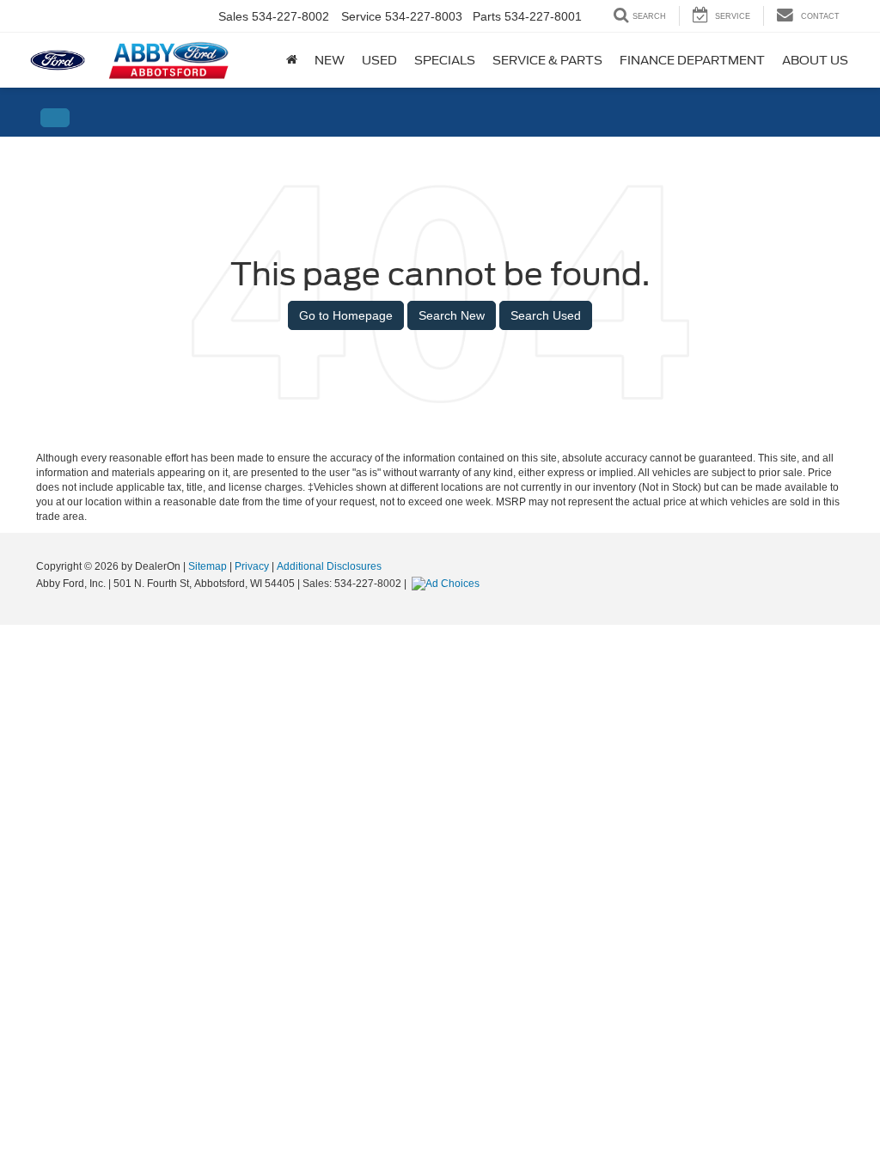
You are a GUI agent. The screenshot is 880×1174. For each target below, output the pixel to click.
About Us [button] (815, 60)
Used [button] (379, 60)
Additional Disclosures (329, 566)
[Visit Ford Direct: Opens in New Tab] (448, 584)
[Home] (292, 60)
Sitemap (207, 566)
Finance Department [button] (692, 60)
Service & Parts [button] (547, 60)
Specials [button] (444, 60)
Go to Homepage (346, 315)
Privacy (252, 566)
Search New (452, 315)
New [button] (330, 60)
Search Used (545, 315)
